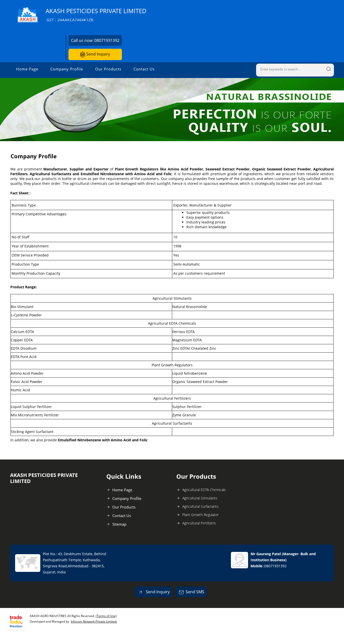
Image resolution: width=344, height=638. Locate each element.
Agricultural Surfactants (200, 506)
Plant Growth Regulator (200, 514)
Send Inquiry (97, 54)
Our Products (108, 68)
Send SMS (195, 592)
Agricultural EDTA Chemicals (204, 489)
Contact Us (144, 68)
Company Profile (66, 68)
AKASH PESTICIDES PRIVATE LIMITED (96, 14)
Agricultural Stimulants (199, 498)
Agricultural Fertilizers (199, 523)
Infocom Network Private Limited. (94, 621)
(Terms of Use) (106, 616)
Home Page (27, 68)
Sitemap (119, 524)
